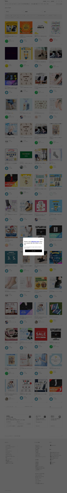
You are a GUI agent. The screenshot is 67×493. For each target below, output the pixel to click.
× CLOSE (41, 239)
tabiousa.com (35, 241)
